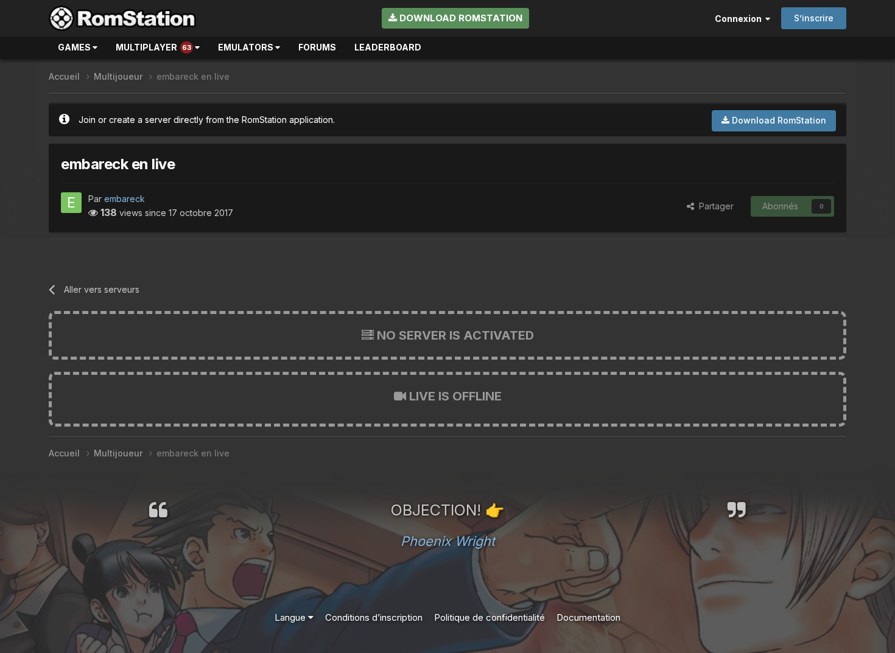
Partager (714, 206)
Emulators (246, 47)
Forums (317, 47)
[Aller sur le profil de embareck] (71, 202)
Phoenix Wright (448, 541)
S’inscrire (814, 18)
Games (75, 47)
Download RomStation (459, 18)
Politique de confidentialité (489, 617)
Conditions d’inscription (374, 617)
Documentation (588, 617)
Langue (291, 617)
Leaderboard (387, 47)
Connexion (740, 18)
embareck (124, 199)
